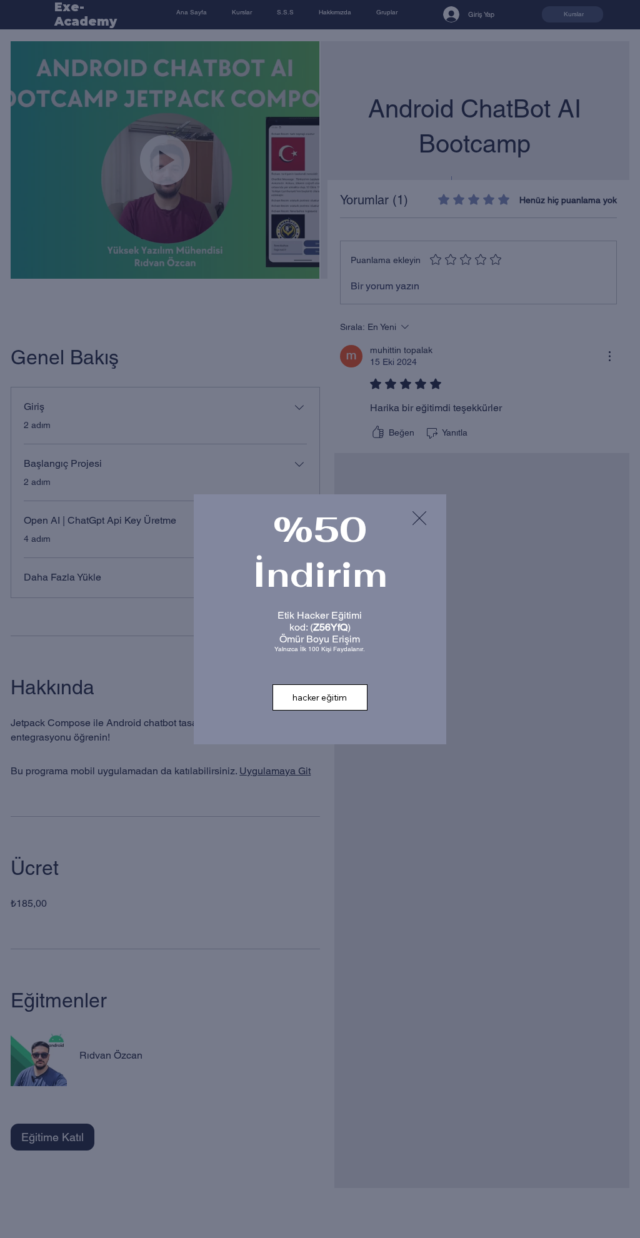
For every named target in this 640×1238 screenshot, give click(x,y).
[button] (419, 518)
